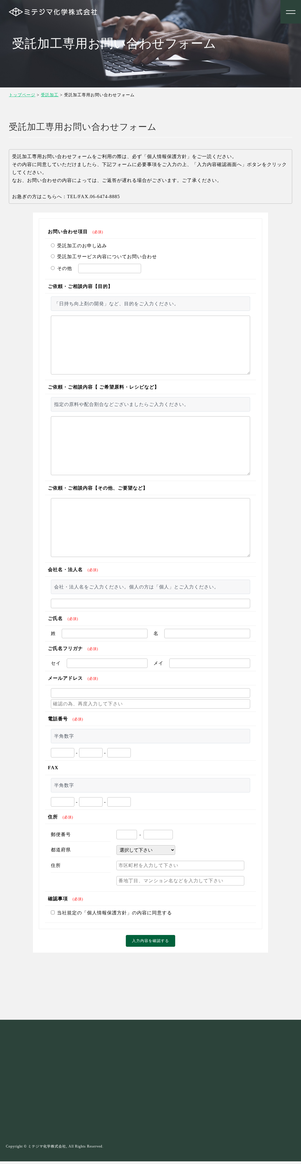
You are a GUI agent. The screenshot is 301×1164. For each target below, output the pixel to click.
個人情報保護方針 (32, 1006)
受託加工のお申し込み (82, 245)
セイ (56, 663)
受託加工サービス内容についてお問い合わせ (107, 256)
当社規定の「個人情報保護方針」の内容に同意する (114, 912)
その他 (64, 268)
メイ (158, 663)
